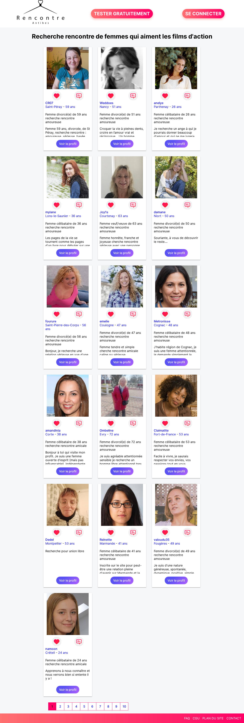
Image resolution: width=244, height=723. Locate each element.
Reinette (106, 539)
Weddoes (106, 103)
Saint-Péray (53, 107)
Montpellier (53, 543)
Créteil (50, 652)
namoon (51, 649)
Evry (103, 434)
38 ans (62, 434)
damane (159, 212)
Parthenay (161, 107)
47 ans (121, 325)
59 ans (70, 107)
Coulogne (107, 325)
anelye (158, 103)
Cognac (159, 325)
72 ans (114, 434)
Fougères (160, 543)
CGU (196, 718)
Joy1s (104, 212)
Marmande (107, 543)
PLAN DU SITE (213, 718)
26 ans (176, 107)
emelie (104, 321)
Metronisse (162, 321)
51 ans (116, 107)
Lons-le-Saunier (56, 216)
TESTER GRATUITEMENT (122, 13)
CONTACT (233, 718)
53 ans (184, 434)
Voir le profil (67, 144)
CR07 (49, 103)
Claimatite (161, 430)
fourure (50, 321)
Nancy (104, 107)
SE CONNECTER (203, 13)
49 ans (175, 543)
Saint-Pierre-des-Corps (62, 325)
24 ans (63, 652)
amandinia (52, 430)
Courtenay (107, 216)
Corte (49, 434)
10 (124, 706)
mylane (50, 212)
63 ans (123, 216)
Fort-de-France (165, 434)
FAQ (187, 718)
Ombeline (106, 430)
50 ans (169, 216)
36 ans (76, 216)
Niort (157, 216)
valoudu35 (161, 539)
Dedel (49, 539)
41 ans (122, 543)
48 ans (173, 325)
